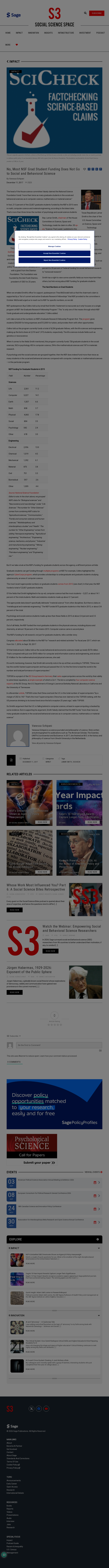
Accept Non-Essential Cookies (54, 253)
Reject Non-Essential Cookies (54, 260)
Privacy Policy (72, 239)
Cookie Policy (82, 239)
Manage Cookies (54, 246)
